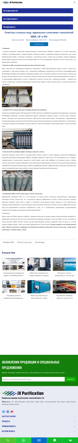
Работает (63, 40)
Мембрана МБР (8, 242)
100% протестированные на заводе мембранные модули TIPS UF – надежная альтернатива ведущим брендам (39, 274)
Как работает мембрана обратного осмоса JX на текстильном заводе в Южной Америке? (64, 297)
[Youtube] (12, 411)
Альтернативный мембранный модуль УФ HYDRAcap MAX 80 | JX (13, 274)
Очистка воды (39, 242)
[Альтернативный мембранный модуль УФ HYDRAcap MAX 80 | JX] (13, 264)
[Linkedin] (7, 411)
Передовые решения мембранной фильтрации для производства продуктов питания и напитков (14, 297)
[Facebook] (3, 411)
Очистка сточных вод (24, 242)
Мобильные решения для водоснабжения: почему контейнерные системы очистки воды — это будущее (39, 297)
